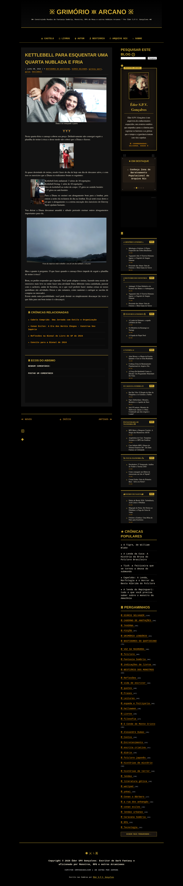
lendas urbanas (132, 812)
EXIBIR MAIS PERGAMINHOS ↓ (138, 834)
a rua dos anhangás (135, 802)
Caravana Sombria (134, 817)
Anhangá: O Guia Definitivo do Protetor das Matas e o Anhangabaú (141, 287)
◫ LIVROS (64, 38)
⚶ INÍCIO (65, 419)
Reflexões (129, 678)
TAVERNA (128, 625)
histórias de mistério (136, 763)
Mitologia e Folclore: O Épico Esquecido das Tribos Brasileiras (140, 249)
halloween (129, 708)
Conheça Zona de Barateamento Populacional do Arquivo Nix (140, 365)
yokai (126, 791)
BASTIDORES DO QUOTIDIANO (58, 69)
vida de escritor (134, 683)
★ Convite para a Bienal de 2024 (47, 342)
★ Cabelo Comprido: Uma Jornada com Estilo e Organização (62, 320)
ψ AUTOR (79, 38)
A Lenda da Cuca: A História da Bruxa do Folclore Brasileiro (134, 557)
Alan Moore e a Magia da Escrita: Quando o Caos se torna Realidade (141, 357)
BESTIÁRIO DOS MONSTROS (137, 669)
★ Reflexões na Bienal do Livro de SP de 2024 (55, 336)
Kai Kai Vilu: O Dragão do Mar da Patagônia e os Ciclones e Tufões (141, 393)
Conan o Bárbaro (133, 796)
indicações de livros (136, 664)
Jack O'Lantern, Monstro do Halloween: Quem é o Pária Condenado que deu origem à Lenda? (139, 410)
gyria (27, 72)
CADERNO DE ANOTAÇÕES (136, 620)
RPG (125, 822)
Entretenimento (132, 742)
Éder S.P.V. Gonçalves (103, 877)
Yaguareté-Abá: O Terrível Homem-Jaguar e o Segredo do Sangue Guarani (141, 258)
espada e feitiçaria (136, 703)
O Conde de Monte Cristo (138, 724)
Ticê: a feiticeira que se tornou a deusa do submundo (137, 569)
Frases (127, 693)
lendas (127, 776)
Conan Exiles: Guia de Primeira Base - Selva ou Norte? (140, 480)
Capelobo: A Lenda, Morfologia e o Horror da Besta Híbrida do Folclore (138, 580)
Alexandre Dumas (133, 732)
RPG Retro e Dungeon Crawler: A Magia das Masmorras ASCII (141, 431)
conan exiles (131, 807)
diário (127, 752)
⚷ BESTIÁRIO (97, 38)
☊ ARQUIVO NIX (118, 38)
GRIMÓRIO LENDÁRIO (134, 636)
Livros (127, 714)
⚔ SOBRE (137, 38)
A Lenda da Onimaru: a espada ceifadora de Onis (140, 321)
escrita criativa (134, 747)
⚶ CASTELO (47, 38)
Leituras (128, 698)
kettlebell (37, 72)
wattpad (128, 786)
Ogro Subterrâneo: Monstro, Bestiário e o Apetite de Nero (139, 401)
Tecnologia (130, 827)
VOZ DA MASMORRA (133, 649)
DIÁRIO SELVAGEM (79, 69)
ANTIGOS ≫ (105, 419)
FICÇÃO (127, 630)
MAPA (151, 242)
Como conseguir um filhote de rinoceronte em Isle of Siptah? (139, 473)
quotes (127, 688)
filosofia (129, 719)
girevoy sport (95, 69)
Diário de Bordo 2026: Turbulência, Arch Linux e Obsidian (141, 501)
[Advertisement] (138, 211)
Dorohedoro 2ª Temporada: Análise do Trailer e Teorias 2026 (141, 465)
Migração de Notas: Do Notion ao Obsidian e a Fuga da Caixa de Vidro (141, 510)
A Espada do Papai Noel (137, 335)
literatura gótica (134, 781)
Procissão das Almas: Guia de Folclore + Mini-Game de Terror (140, 266)
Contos (127, 737)
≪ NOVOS (26, 419)
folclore (128, 654)
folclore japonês (134, 757)
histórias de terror (136, 771)
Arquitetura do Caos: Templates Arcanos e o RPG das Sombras (140, 439)
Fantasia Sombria (134, 659)
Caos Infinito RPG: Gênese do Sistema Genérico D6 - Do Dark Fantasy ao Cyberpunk (140, 447)
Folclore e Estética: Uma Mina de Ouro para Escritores (140, 519)
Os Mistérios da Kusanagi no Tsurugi (139, 329)
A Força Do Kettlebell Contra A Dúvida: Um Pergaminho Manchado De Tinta (141, 373)
